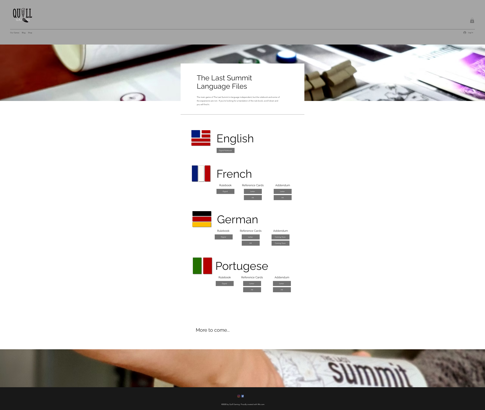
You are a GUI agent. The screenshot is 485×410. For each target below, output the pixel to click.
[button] (472, 20)
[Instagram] (238, 396)
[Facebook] (242, 396)
